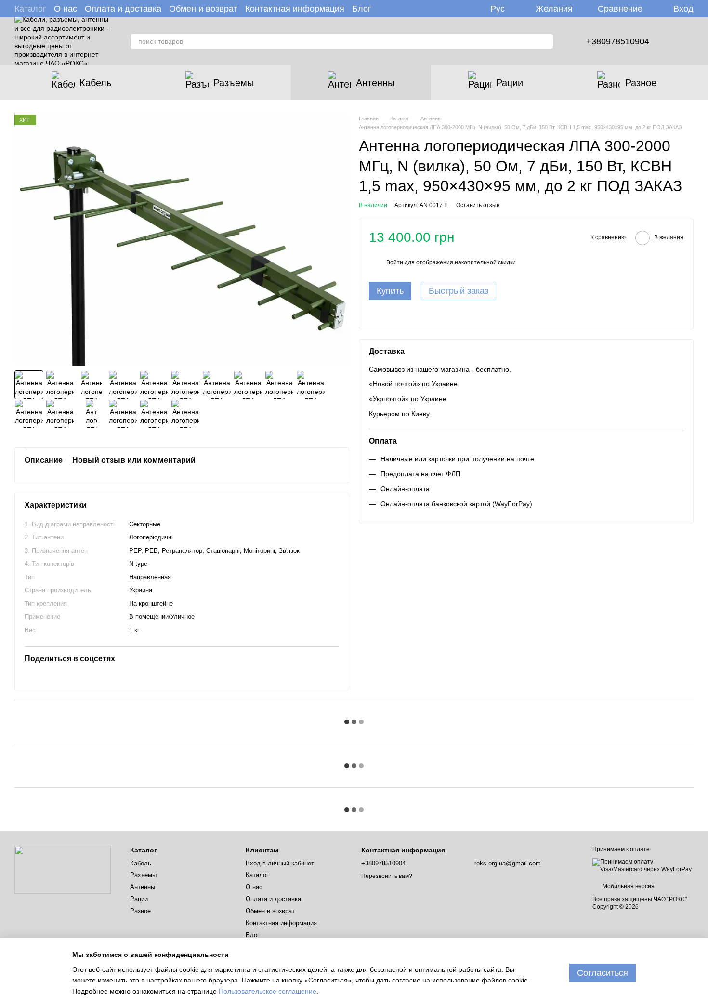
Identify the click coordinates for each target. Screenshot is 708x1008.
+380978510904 (617, 41)
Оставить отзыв (477, 205)
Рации (509, 83)
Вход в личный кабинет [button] (280, 863)
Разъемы (233, 83)
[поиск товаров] (545, 41)
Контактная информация (294, 8)
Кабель (95, 83)
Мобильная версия (628, 886)
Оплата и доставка (123, 8)
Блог (361, 8)
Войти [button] (394, 262)
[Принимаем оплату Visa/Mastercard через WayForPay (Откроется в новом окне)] (643, 865)
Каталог (30, 8)
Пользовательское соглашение (267, 991)
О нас (65, 8)
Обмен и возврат (203, 8)
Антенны (375, 83)
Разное (640, 83)
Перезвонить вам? (386, 876)
